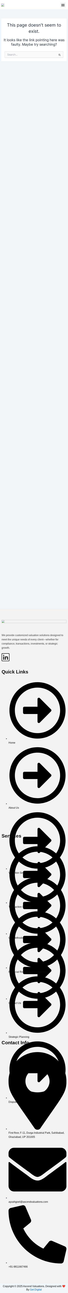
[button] (63, 5)
